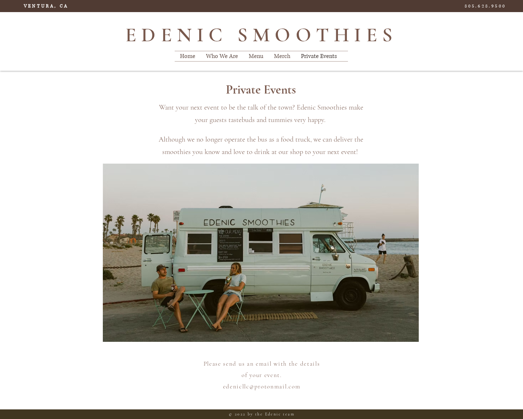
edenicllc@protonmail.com (262, 386)
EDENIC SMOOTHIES (261, 34)
